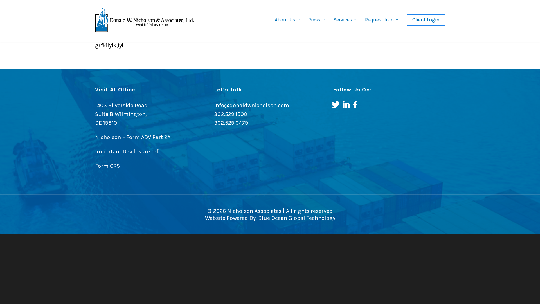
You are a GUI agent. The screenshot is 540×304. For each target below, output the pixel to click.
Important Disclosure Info (128, 151)
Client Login (426, 20)
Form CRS (107, 166)
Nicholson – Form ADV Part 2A (132, 137)
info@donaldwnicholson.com (251, 105)
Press (314, 20)
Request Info (379, 20)
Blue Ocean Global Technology (296, 218)
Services (342, 20)
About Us (285, 20)
